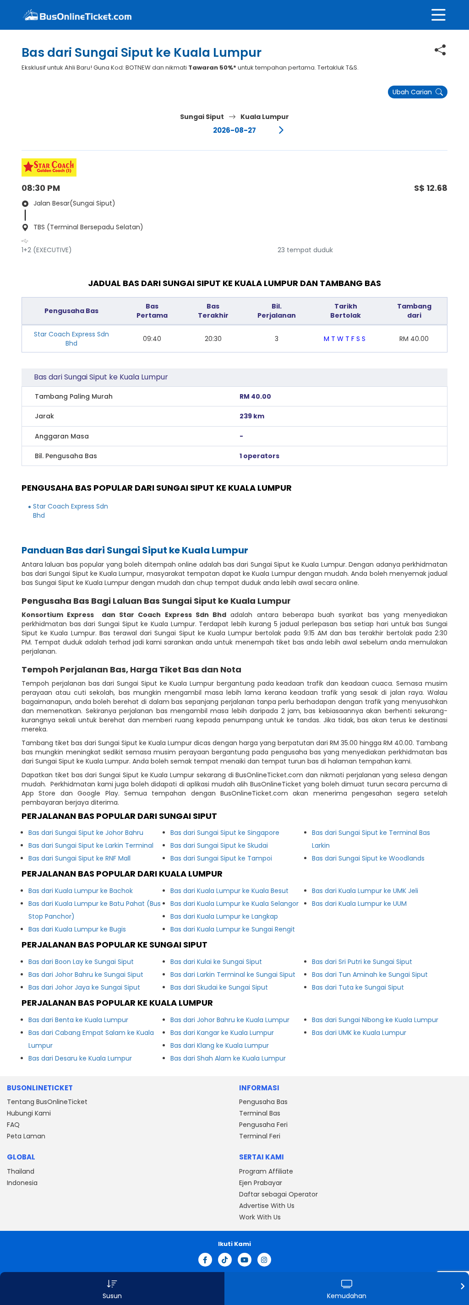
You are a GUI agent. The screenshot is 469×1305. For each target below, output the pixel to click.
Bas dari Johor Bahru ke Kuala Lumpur (229, 1019)
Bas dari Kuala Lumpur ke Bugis (77, 929)
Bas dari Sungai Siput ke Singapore (224, 832)
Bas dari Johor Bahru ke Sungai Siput (85, 974)
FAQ (13, 1124)
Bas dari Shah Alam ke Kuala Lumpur (228, 1058)
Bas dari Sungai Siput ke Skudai (219, 845)
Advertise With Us (266, 1205)
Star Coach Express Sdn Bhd (71, 339)
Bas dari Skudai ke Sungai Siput (219, 987)
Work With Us (260, 1217)
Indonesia (22, 1182)
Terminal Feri (259, 1136)
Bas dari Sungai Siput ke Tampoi (221, 858)
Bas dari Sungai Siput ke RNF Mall (79, 858)
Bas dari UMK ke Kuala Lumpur (359, 1032)
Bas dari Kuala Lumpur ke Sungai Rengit (232, 929)
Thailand (20, 1171)
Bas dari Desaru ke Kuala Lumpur (80, 1058)
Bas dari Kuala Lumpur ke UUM (359, 903)
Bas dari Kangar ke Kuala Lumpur (222, 1032)
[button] (112, 1288)
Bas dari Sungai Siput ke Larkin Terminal (90, 845)
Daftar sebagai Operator (278, 1194)
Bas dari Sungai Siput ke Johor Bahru (85, 832)
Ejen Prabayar (260, 1182)
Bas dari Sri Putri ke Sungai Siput (362, 961)
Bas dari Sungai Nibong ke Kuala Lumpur (375, 1019)
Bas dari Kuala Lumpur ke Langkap (224, 916)
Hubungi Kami (29, 1113)
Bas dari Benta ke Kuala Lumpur (78, 1019)
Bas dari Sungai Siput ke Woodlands (368, 858)
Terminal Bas (259, 1113)
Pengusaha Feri (263, 1124)
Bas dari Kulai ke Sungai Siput (216, 961)
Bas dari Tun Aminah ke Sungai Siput (370, 974)
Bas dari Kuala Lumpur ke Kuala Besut (229, 890)
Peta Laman (26, 1136)
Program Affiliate (266, 1171)
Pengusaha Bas (263, 1101)
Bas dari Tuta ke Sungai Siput (358, 987)
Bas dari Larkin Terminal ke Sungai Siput (232, 974)
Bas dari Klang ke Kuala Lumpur (219, 1045)
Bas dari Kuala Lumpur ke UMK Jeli (365, 890)
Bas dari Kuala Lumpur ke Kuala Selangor (234, 903)
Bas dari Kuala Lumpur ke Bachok (80, 890)
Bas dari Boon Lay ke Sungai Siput (81, 961)
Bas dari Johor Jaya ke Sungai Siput (84, 987)
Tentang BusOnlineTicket (47, 1101)
